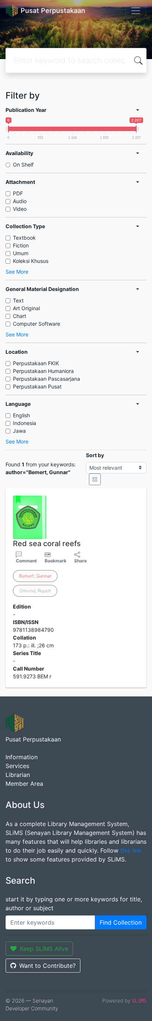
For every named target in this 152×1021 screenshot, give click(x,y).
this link (131, 850)
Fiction (21, 245)
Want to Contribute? (47, 965)
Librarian (18, 774)
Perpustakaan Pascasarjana (46, 379)
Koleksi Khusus (30, 261)
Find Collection (121, 922)
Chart (19, 316)
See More (17, 271)
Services (17, 766)
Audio (20, 201)
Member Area (24, 783)
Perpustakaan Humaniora (43, 371)
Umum (20, 253)
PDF (18, 193)
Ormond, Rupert (35, 590)
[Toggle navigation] (135, 10)
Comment (26, 560)
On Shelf (23, 164)
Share (80, 560)
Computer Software (36, 324)
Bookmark (55, 560)
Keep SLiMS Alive (44, 948)
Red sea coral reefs (47, 543)
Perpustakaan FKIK (36, 363)
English (21, 415)
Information (22, 757)
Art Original (26, 308)
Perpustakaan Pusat (37, 386)
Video (20, 209)
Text (18, 300)
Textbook (24, 237)
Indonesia (24, 423)
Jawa (19, 431)
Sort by (95, 455)
